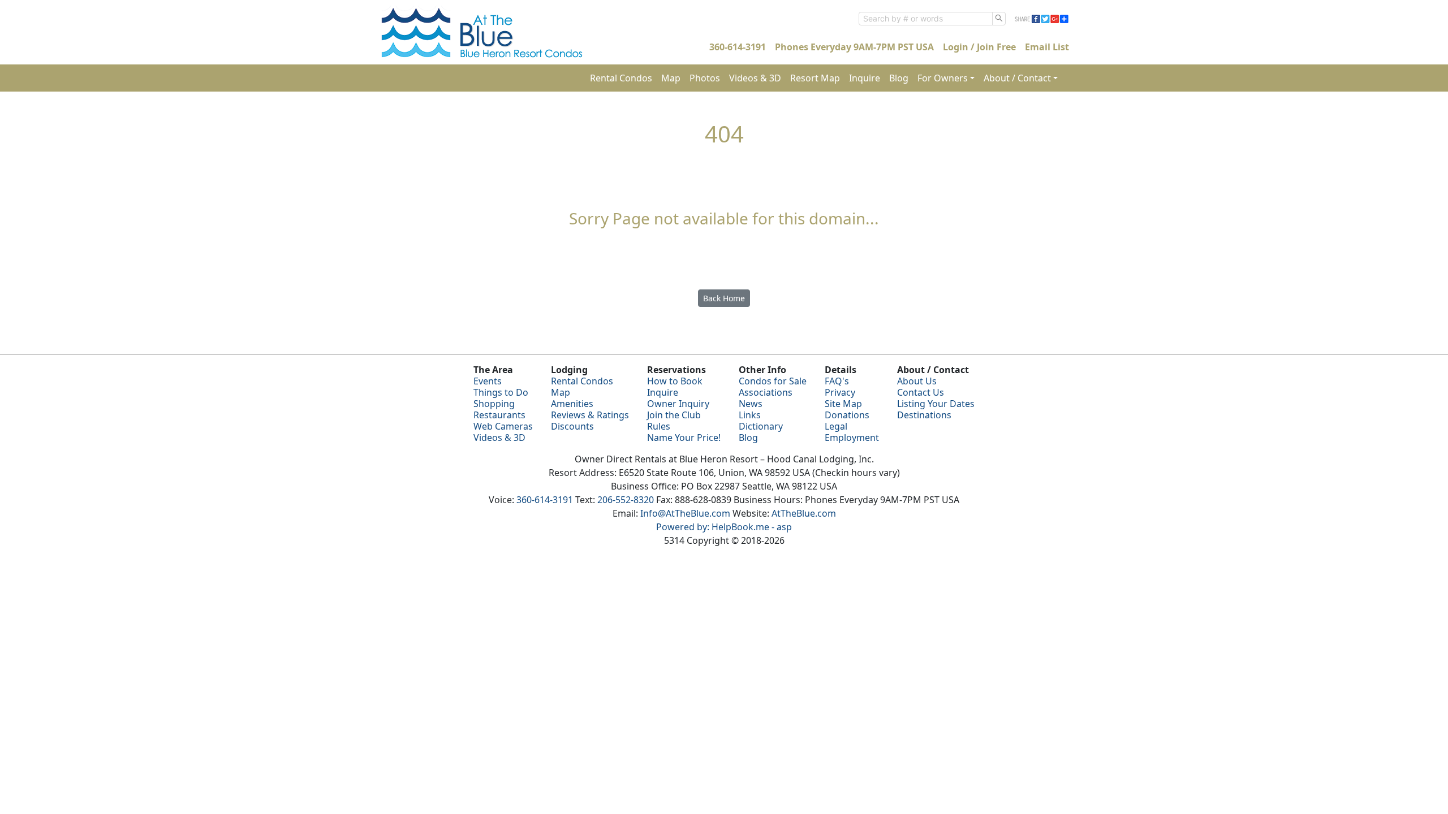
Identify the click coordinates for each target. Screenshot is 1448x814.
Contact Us (920, 392)
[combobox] (926, 18)
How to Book (675, 381)
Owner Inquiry (678, 403)
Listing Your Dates (936, 403)
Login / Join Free (979, 47)
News (750, 403)
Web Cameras (503, 426)
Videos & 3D (755, 78)
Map (670, 78)
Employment (852, 437)
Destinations (924, 415)
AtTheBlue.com (804, 513)
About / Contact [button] (1017, 78)
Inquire (864, 78)
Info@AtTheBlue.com (685, 513)
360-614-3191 (737, 47)
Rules (658, 426)
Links (750, 415)
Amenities (572, 403)
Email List (1047, 47)
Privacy (840, 392)
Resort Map (815, 78)
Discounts (572, 426)
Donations (847, 415)
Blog (898, 78)
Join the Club (674, 415)
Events (487, 381)
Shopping (494, 403)
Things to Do (500, 392)
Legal (836, 426)
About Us (917, 381)
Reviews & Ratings (590, 415)
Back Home (724, 298)
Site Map (843, 403)
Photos (704, 78)
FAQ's (837, 381)
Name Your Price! (684, 437)
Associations (765, 392)
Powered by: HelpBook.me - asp (724, 527)
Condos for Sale (773, 381)
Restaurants (499, 415)
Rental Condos (621, 78)
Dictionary (761, 426)
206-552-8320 (625, 499)
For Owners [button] (942, 78)
